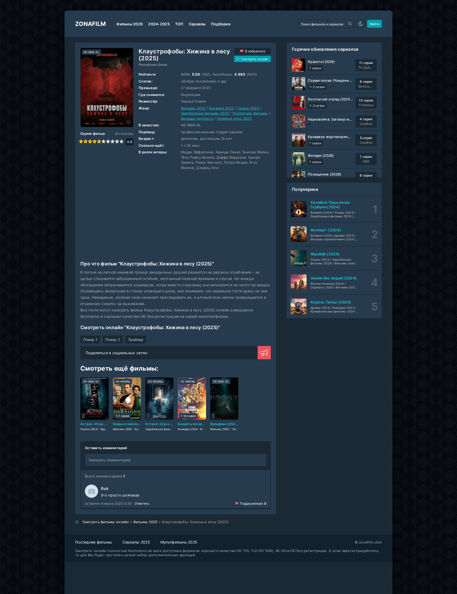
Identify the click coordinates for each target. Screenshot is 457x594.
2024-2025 (159, 24)
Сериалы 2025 (136, 542)
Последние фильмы (249, 113)
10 (121, 141)
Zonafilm (90, 23)
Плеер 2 (112, 339)
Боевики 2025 (221, 108)
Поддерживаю (253, 503)
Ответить (142, 503)
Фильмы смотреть (197, 118)
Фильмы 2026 (129, 24)
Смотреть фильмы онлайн (106, 522)
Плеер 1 (90, 339)
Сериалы (197, 24)
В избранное (255, 51)
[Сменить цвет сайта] (360, 24)
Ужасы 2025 (248, 108)
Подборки (220, 24)
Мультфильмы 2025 (179, 542)
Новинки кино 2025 (234, 118)
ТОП (179, 24)
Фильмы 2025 (193, 108)
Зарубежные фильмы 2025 (205, 113)
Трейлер (135, 339)
